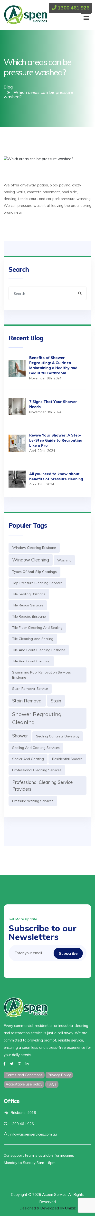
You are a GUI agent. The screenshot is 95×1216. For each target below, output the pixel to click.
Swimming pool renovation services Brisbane (41, 675)
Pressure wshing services (32, 801)
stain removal (27, 701)
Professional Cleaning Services (36, 770)
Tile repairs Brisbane (29, 616)
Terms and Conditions (24, 1075)
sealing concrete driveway (57, 736)
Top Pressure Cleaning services (37, 583)
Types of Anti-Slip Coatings (34, 571)
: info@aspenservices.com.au (32, 1134)
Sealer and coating (28, 759)
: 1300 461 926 (20, 1123)
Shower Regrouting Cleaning (37, 718)
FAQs (52, 1084)
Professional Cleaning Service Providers (42, 785)
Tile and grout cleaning (31, 661)
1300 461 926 (73, 8)
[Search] (80, 293)
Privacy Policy (59, 1075)
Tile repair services (27, 605)
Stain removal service (30, 688)
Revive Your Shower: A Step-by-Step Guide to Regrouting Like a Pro (55, 440)
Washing (64, 560)
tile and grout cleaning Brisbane (38, 650)
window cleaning (30, 560)
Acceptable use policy (24, 1084)
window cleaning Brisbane (34, 547)
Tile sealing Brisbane (29, 594)
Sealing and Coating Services (36, 747)
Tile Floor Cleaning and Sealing (37, 627)
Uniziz (70, 1208)
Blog (8, 87)
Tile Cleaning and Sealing (32, 639)
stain (56, 701)
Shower (20, 736)
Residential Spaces (67, 759)
